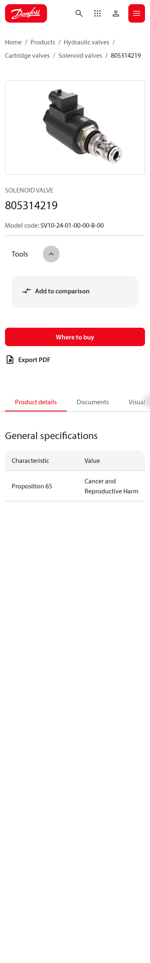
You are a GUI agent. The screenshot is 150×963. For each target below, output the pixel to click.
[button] (97, 13)
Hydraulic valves (86, 42)
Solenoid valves (80, 55)
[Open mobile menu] (136, 13)
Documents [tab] (93, 402)
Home (13, 42)
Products (42, 42)
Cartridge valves (27, 55)
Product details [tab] (36, 402)
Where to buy (75, 337)
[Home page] (26, 13)
